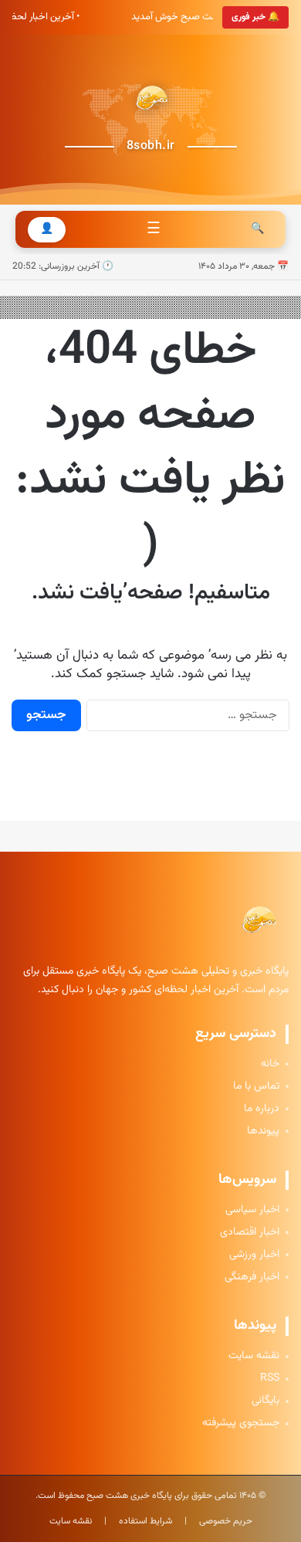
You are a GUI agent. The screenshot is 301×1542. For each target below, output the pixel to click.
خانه (270, 1064)
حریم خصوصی (225, 1521)
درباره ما (261, 1109)
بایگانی (265, 1401)
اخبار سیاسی (252, 1210)
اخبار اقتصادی (249, 1233)
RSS (269, 1379)
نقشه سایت (253, 1356)
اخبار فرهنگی (252, 1277)
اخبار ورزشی (254, 1255)
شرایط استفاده (145, 1521)
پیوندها (263, 1131)
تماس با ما (256, 1087)
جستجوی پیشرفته (240, 1423)
